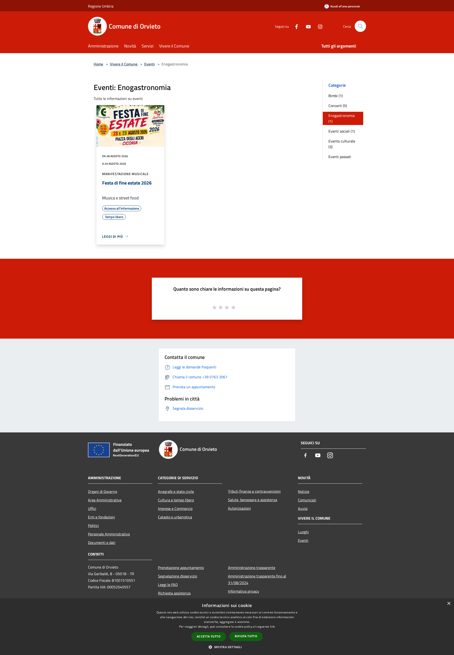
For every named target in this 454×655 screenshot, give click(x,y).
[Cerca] (360, 26)
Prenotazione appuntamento (181, 567)
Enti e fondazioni (101, 517)
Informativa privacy (243, 591)
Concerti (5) (337, 105)
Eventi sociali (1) (341, 131)
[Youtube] (306, 26)
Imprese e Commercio (175, 508)
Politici (93, 525)
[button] (227, 647)
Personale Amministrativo (109, 534)
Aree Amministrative (105, 500)
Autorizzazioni (239, 508)
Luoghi (303, 532)
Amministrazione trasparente (251, 567)
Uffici (92, 508)
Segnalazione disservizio (177, 576)
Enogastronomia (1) (341, 118)
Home (98, 64)
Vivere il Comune (124, 64)
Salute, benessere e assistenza (252, 500)
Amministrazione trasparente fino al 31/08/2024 (257, 579)
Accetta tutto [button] (209, 636)
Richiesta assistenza (174, 593)
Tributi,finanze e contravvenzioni (254, 491)
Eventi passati (339, 156)
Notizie (303, 491)
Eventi (149, 64)
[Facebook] (294, 26)
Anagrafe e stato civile (176, 491)
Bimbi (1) (335, 96)
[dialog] (227, 627)
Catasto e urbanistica (175, 517)
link (272, 627)
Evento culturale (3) (341, 144)
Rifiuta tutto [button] (246, 636)
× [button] (448, 603)
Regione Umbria (101, 6)
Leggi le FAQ (168, 584)
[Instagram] (318, 26)
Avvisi (303, 508)
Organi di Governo (102, 491)
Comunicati (307, 500)
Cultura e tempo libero (176, 500)
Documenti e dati (101, 542)
